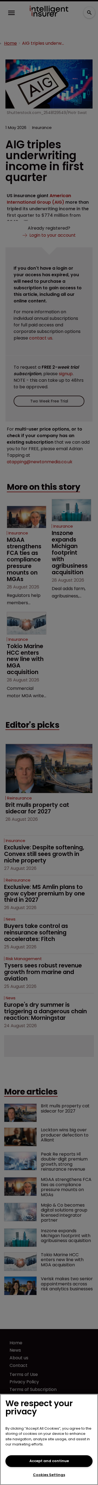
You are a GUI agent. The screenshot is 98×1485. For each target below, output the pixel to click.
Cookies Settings (49, 1474)
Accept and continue (49, 1460)
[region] (49, 1439)
